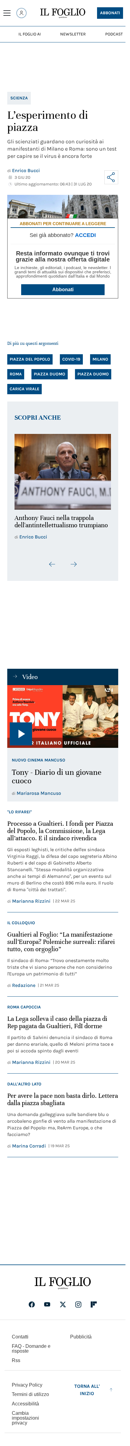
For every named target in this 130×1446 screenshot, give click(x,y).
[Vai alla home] (62, 13)
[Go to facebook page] (32, 1301)
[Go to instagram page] (78, 1301)
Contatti (20, 1333)
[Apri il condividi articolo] (111, 177)
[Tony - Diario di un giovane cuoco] (62, 713)
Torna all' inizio (87, 1386)
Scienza (19, 98)
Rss (16, 1357)
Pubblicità (81, 1333)
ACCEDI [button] (85, 235)
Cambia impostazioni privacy (25, 1415)
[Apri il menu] (6, 13)
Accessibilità (25, 1400)
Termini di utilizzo (30, 1391)
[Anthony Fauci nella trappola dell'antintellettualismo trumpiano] (63, 470)
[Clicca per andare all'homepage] (62, 1280)
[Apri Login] (21, 13)
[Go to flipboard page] (94, 1301)
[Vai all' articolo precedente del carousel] (52, 560)
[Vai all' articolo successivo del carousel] (73, 560)
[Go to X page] (63, 1301)
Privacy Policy (27, 1381)
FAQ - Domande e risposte (31, 1345)
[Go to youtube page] (47, 1301)
